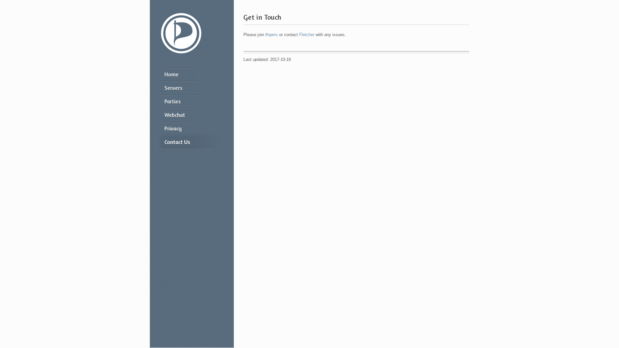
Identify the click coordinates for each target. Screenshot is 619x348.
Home (171, 74)
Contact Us (177, 142)
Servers (173, 87)
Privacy (173, 128)
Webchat (174, 114)
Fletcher (306, 34)
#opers (271, 34)
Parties (172, 101)
